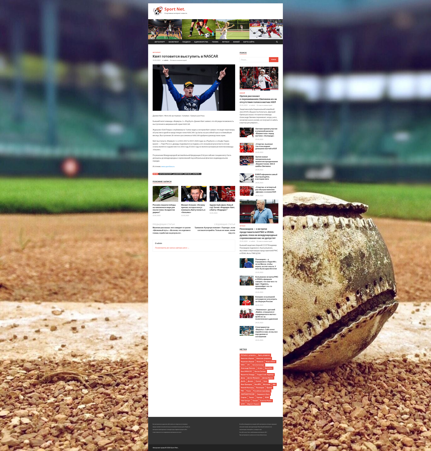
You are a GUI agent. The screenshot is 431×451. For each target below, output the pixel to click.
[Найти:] (259, 59)
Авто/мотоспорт (165, 174)
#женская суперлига (263, 358)
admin (166, 60)
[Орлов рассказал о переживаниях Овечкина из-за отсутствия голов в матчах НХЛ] (259, 91)
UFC (248, 365)
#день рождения (264, 355)
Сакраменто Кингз (263, 394)
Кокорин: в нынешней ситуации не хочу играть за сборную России (266, 299)
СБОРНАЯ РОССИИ (247, 394)
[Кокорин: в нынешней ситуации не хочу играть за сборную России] (247, 305)
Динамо (250, 381)
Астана (259, 368)
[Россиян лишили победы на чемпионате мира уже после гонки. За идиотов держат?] (165, 202)
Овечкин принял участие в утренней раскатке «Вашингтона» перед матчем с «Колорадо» (266, 132)
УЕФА (267, 397)
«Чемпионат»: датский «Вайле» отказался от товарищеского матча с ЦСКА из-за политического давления (266, 314)
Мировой (187, 174)
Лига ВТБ (257, 384)
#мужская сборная (247, 361)
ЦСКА (243, 404)
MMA (243, 365)
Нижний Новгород (247, 387)
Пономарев (260, 387)
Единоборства (201, 42)
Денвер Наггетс (267, 378)
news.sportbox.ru (168, 166)
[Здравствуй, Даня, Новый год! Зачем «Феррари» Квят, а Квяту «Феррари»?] (222, 202)
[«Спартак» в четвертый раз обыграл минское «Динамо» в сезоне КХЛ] (247, 195)
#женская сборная (247, 358)
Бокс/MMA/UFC (246, 371)
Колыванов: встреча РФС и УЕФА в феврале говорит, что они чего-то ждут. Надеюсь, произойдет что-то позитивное (266, 283)
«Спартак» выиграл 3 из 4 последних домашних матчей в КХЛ (266, 146)
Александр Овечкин (248, 368)
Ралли (248, 391)
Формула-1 (197, 174)
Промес (269, 387)
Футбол (225, 42)
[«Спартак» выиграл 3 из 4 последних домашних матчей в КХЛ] (247, 152)
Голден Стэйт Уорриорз (265, 374)
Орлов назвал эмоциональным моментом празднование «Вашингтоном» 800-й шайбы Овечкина (266, 161)
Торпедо (259, 397)
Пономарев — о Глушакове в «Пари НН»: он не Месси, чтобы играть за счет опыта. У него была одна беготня (266, 264)
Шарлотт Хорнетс (253, 404)
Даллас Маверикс (253, 378)
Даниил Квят (178, 174)
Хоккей (236, 42)
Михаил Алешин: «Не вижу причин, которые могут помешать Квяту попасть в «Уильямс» (193, 208)
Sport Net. (174, 9)
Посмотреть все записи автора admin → (172, 248)
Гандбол (186, 42)
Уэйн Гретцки (245, 401)
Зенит (265, 381)
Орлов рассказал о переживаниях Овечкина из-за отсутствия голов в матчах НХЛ (258, 98)
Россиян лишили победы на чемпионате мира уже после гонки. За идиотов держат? (164, 208)
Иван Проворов (246, 384)
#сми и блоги (270, 361)
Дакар (243, 378)
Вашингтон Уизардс (248, 374)
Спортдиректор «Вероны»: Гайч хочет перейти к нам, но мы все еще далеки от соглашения (266, 331)
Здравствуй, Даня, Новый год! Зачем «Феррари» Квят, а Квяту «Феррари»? (222, 207)
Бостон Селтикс (260, 371)
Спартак (244, 397)
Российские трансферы (261, 391)
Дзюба (243, 381)
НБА (274, 384)
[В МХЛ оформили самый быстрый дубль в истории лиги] (247, 182)
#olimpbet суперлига (248, 355)
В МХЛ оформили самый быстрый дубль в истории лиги (266, 176)
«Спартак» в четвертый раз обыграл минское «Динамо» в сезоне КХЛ (265, 189)
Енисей (258, 381)
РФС (242, 391)
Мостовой (266, 384)
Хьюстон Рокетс (266, 401)
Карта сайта (248, 42)
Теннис (215, 42)
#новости (260, 361)
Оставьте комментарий (178, 60)
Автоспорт (160, 42)
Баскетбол (174, 42)
